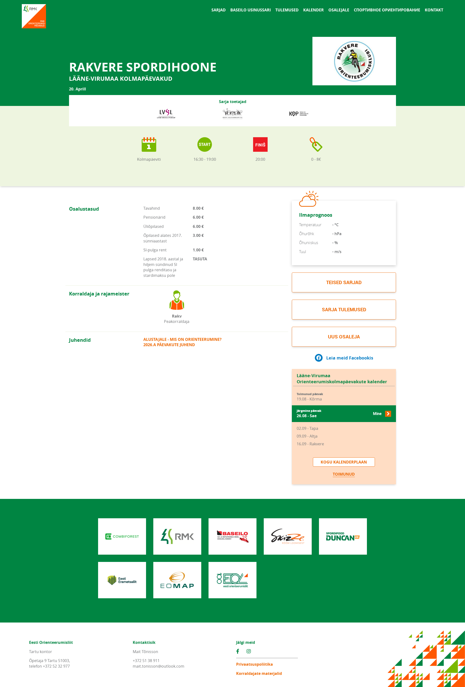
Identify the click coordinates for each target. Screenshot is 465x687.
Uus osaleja (344, 336)
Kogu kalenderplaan (344, 462)
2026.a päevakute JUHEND (169, 344)
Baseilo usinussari (250, 10)
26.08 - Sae (339, 413)
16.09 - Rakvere (310, 444)
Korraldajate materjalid (259, 673)
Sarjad (218, 10)
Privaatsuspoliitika (254, 664)
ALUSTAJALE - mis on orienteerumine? (182, 339)
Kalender (313, 10)
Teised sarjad (344, 282)
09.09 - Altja (307, 436)
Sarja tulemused (344, 309)
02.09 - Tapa (307, 428)
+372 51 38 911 (146, 660)
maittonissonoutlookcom (158, 666)
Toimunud (344, 474)
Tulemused (287, 10)
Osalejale (338, 10)
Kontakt (434, 10)
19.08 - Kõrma (310, 397)
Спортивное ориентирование (387, 10)
